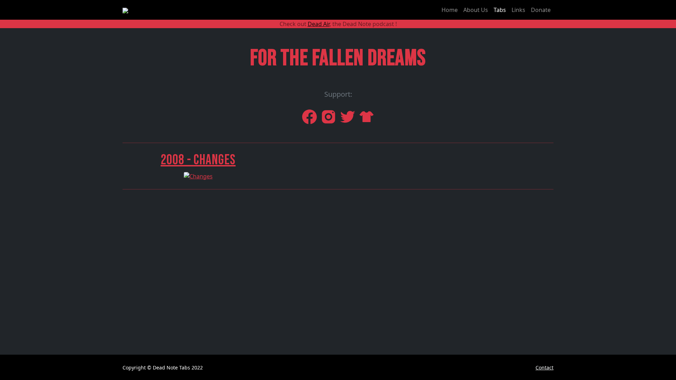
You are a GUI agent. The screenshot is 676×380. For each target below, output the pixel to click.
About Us (475, 10)
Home (450, 10)
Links (518, 10)
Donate (541, 10)
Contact (544, 367)
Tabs (500, 10)
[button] (198, 165)
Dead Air (319, 24)
